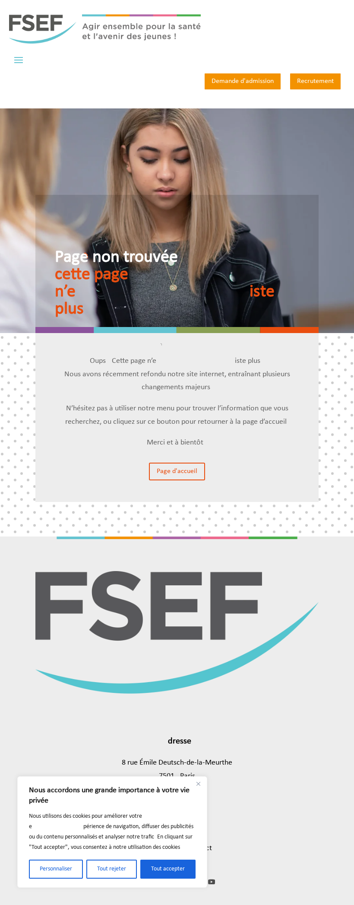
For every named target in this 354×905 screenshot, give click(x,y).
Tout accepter (168, 869)
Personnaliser (56, 869)
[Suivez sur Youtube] (211, 882)
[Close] (198, 783)
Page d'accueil (177, 471)
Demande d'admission (243, 81)
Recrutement (315, 81)
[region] (112, 832)
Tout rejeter (111, 869)
